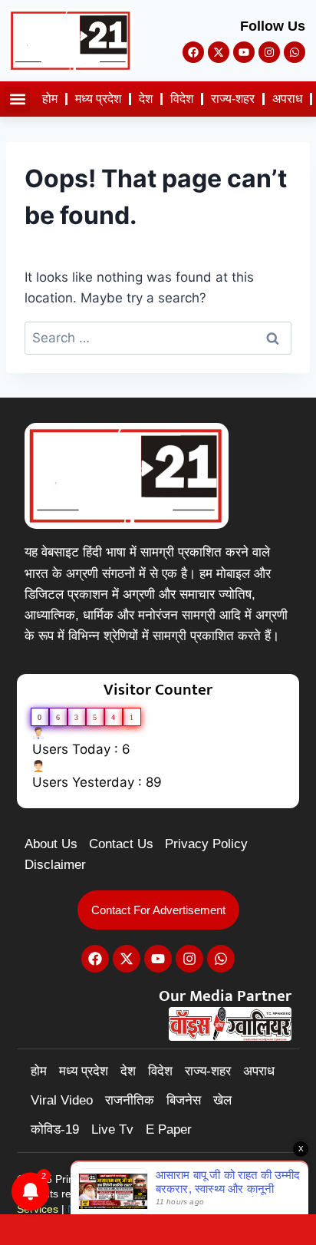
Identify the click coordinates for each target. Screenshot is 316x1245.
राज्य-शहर (233, 98)
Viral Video (62, 1100)
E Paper (169, 1129)
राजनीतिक (129, 1100)
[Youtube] (244, 52)
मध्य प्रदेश (98, 98)
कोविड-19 (55, 1129)
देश (146, 98)
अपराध (287, 98)
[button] (17, 99)
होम (50, 98)
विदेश (181, 98)
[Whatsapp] (294, 52)
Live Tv (112, 1129)
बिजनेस (183, 1100)
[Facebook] (193, 52)
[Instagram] (269, 52)
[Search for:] (158, 337)
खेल (222, 1100)
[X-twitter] (218, 52)
